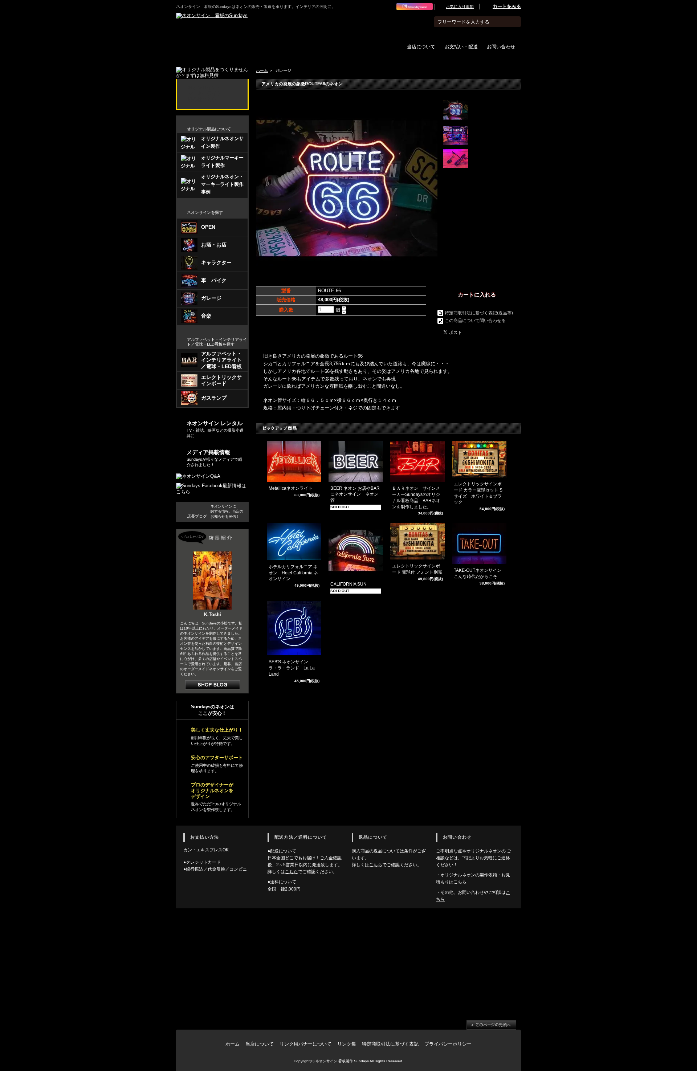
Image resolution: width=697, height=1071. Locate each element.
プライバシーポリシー (448, 1044)
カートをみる (507, 6)
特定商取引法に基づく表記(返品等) (479, 312)
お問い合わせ (501, 46)
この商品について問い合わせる (475, 320)
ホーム (262, 70)
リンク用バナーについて (305, 1044)
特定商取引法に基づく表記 (390, 1044)
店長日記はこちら (212, 684)
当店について (421, 46)
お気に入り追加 (460, 6)
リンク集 (346, 1044)
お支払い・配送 (461, 46)
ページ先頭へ (491, 1025)
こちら (291, 871)
